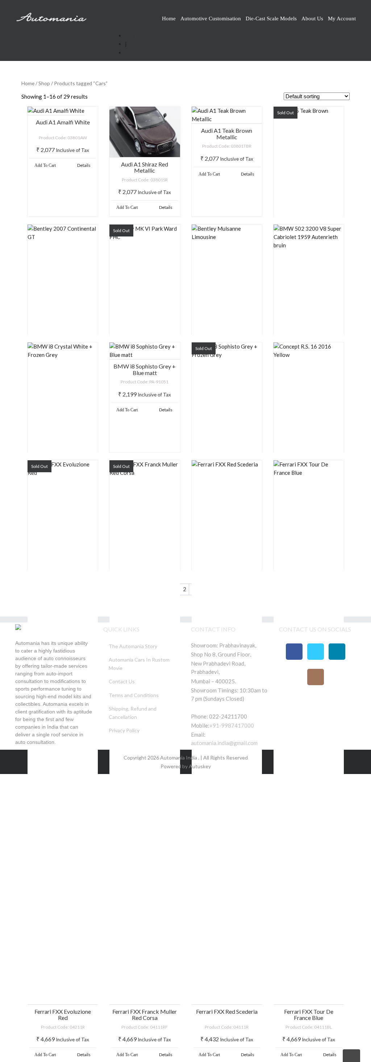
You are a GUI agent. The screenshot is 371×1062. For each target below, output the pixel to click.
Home (169, 18)
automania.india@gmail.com (224, 743)
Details (84, 165)
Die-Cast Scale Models (271, 18)
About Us (312, 18)
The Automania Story (133, 646)
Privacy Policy (124, 730)
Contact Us (122, 681)
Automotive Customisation (210, 18)
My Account (342, 18)
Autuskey (199, 766)
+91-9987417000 (231, 725)
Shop (44, 83)
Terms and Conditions (134, 695)
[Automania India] (51, 15)
